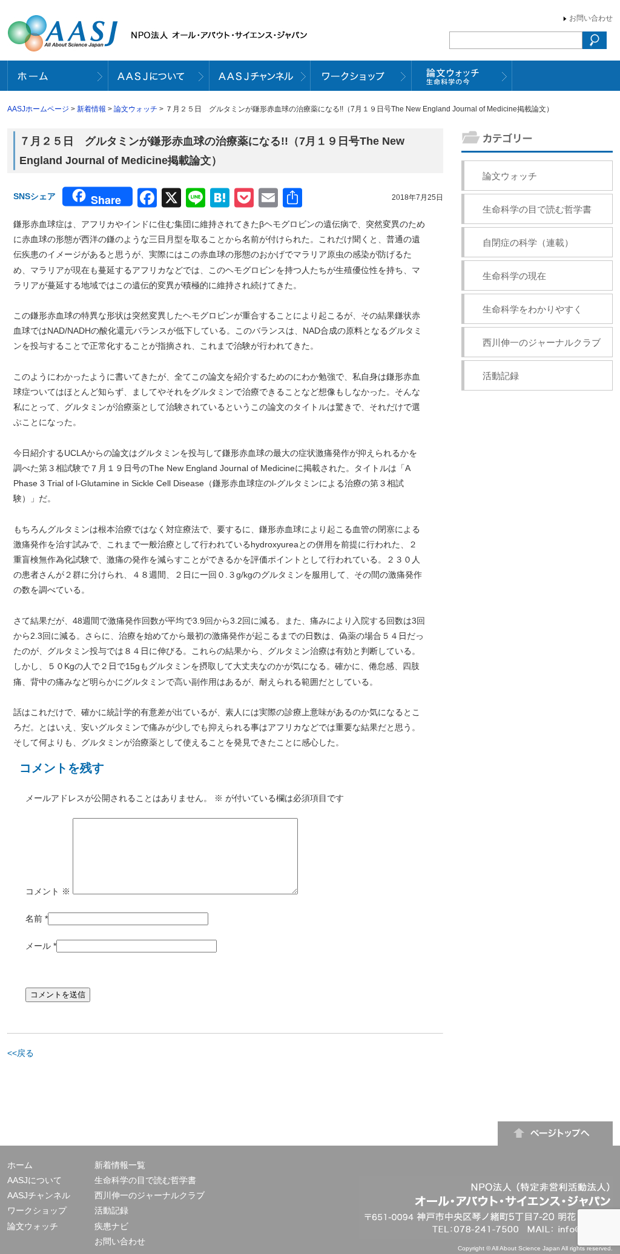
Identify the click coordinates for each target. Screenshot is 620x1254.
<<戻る (20, 1053)
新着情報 (91, 109)
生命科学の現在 (514, 276)
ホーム (20, 1165)
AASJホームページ (38, 109)
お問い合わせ (591, 18)
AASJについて (34, 1180)
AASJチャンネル (38, 1195)
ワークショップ (37, 1210)
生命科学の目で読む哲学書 (537, 209)
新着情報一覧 (119, 1165)
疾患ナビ (111, 1226)
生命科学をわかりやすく (532, 309)
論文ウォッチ (135, 109)
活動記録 (501, 376)
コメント (47, 891)
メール (38, 946)
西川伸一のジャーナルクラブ (542, 342)
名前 (33, 918)
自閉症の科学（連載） (528, 242)
